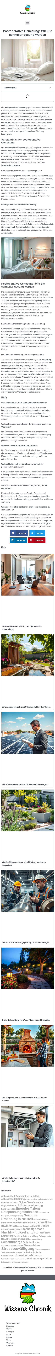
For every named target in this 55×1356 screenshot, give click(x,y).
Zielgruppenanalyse (21, 1262)
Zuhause (10, 1326)
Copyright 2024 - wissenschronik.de (27, 1353)
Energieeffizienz (28, 1208)
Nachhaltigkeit (13, 1232)
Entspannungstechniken (19, 1212)
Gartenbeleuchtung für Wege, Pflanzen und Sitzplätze (26, 1020)
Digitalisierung (9, 1205)
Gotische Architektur (41, 1219)
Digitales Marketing (9, 1202)
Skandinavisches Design (12, 1245)
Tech (8, 1340)
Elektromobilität (8, 1209)
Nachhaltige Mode (32, 1229)
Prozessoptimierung (17, 1239)
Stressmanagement (42, 1249)
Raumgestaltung (34, 1239)
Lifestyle (10, 1332)
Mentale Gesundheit (24, 1226)
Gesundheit (25, 1219)
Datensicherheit (46, 1199)
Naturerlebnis (32, 1233)
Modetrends (41, 1225)
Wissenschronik (13, 1323)
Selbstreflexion (31, 1242)
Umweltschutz (24, 1255)
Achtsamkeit (8, 1196)
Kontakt (9, 1346)
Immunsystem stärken (12, 1222)
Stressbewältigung (17, 1248)
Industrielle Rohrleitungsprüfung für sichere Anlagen (25, 942)
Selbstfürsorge (11, 1242)
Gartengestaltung (16, 1216)
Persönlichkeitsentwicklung (26, 1236)
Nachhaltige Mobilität (10, 1229)
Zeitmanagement (7, 1262)
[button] (27, 23)
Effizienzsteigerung (30, 1205)
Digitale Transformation (31, 1202)
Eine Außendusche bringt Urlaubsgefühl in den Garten (26, 707)
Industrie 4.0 (30, 1222)
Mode (8, 1334)
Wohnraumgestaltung (40, 1258)
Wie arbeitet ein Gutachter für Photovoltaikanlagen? (25, 784)
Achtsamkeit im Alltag (27, 1196)
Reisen (9, 1337)
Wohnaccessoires (20, 1259)
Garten (9, 1329)
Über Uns (10, 1343)
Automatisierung (32, 1199)
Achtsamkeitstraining (13, 1199)
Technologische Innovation (13, 1252)
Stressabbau (31, 1245)
